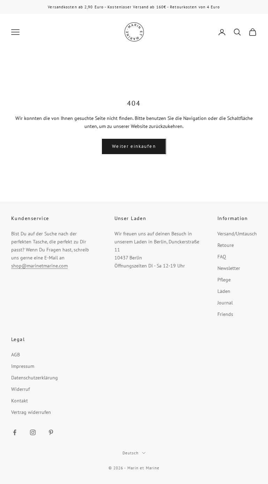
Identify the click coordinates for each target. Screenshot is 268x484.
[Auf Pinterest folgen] (50, 432)
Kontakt (19, 401)
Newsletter (228, 268)
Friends (225, 314)
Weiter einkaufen (134, 146)
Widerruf (20, 389)
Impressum (22, 366)
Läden (223, 291)
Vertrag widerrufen (31, 412)
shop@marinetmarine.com (39, 266)
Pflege (224, 280)
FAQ (221, 257)
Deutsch (130, 453)
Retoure (225, 245)
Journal (225, 303)
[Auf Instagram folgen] (32, 432)
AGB (15, 354)
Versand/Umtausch (237, 233)
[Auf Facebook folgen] (14, 432)
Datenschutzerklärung (34, 378)
